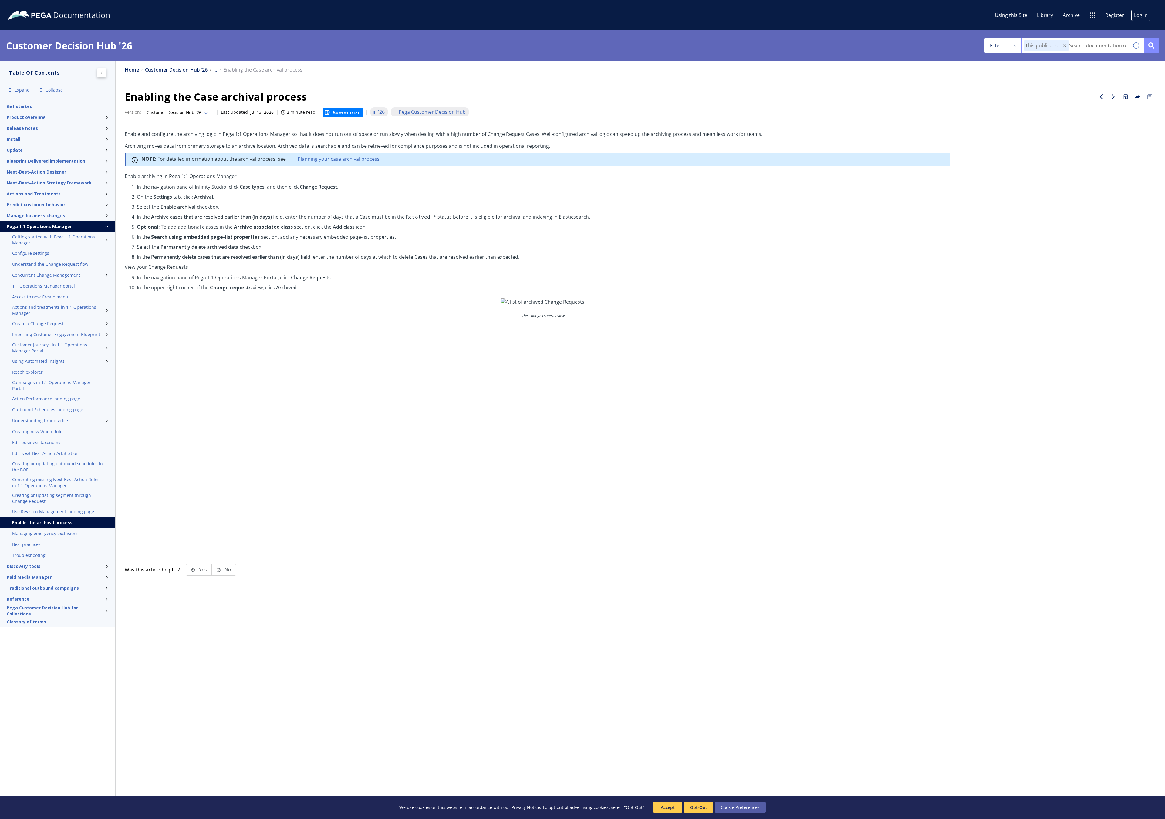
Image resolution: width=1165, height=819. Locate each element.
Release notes (22, 128)
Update (15, 150)
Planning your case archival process (339, 159)
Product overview (26, 117)
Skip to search (73, 7)
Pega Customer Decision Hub (432, 112)
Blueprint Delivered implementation (46, 161)
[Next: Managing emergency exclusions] (1113, 97)
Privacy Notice (526, 807)
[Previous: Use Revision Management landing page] (1101, 97)
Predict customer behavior (36, 204)
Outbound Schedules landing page (47, 410)
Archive (1071, 15)
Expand (22, 90)
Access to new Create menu (40, 297)
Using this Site (1011, 15)
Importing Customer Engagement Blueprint (56, 334)
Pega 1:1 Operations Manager (39, 226)
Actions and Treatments (34, 194)
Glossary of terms (26, 622)
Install (13, 139)
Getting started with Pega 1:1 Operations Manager (53, 240)
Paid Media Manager (29, 577)
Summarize (347, 112)
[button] (1064, 45)
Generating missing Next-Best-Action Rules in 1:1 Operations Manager (56, 482)
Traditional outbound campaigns (43, 588)
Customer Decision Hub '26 (176, 69)
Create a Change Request (38, 323)
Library (1045, 15)
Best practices (26, 544)
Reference (18, 599)
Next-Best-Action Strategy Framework (49, 183)
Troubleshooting (29, 555)
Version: (133, 112)
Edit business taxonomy (36, 442)
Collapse (54, 90)
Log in (1141, 15)
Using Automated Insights (38, 361)
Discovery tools (23, 566)
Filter (995, 45)
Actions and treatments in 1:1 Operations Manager (54, 310)
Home (132, 69)
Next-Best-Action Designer (36, 172)
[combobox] (1075, 45)
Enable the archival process (42, 522)
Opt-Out (698, 807)
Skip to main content (27, 7)
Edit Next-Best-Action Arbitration (45, 453)
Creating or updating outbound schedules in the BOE (57, 467)
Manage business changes (36, 215)
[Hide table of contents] (101, 72)
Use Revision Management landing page (53, 511)
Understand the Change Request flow (50, 264)
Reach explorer (27, 372)
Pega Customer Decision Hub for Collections (42, 610)
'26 (381, 112)
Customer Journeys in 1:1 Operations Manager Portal (49, 348)
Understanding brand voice (40, 420)
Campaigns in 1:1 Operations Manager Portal (51, 385)
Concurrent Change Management (46, 275)
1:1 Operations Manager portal (43, 286)
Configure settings (30, 253)
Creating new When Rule (37, 431)
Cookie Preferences (740, 807)
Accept (668, 807)
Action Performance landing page (46, 399)
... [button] (215, 69)
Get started (19, 106)
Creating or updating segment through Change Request (51, 498)
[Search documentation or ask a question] (1151, 45)
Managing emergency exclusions (45, 533)
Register (1114, 15)
